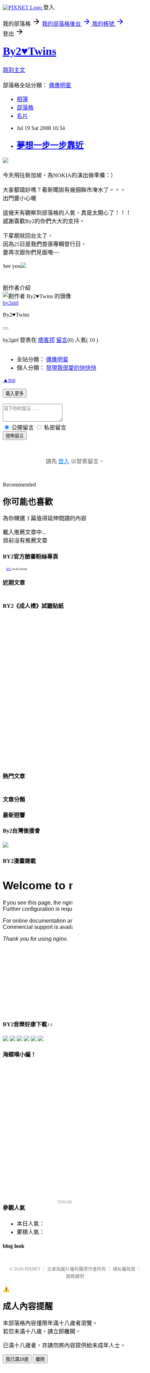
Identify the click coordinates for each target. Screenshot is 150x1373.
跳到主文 (14, 70)
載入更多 (15, 393)
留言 (61, 340)
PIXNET (32, 1269)
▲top (9, 380)
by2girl (10, 303)
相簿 (22, 99)
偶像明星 (60, 85)
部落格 (25, 108)
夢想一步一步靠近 (50, 145)
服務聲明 (75, 1276)
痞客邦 (46, 340)
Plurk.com (65, 1201)
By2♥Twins (29, 51)
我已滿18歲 (17, 1359)
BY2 (9, 569)
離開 (40, 1359)
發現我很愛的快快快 (71, 368)
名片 (22, 116)
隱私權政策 (124, 1269)
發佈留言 (15, 436)
